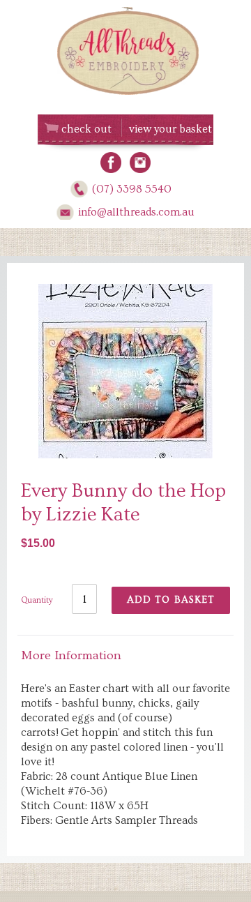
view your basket (170, 129)
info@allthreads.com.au (136, 212)
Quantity (37, 600)
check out (86, 129)
